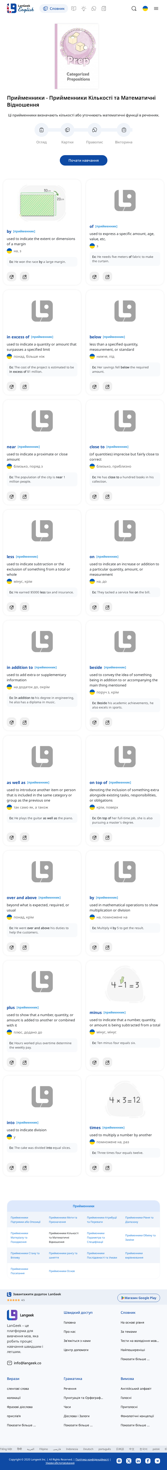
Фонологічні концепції (137, 1416)
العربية (30, 1449)
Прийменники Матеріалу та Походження (19, 1237)
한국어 (143, 1449)
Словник (128, 1312)
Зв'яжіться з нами (77, 1341)
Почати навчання (83, 160)
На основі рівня (132, 1322)
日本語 (120, 1449)
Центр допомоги (76, 1350)
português (105, 1449)
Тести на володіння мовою (140, 1341)
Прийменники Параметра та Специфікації (96, 1237)
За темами (129, 1331)
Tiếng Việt (6, 1449)
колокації (14, 1398)
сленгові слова (18, 1388)
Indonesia (72, 1449)
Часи (67, 1407)
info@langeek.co (27, 1363)
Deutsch (88, 1449)
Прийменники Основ (62, 1271)
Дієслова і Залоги (77, 1416)
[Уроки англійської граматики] (73, 8)
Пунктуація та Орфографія (83, 1398)
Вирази (13, 1378)
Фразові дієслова (20, 1407)
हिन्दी (19, 1449)
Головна (70, 1322)
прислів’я (14, 1416)
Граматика (73, 1378)
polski (156, 1449)
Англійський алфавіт (136, 1388)
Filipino (43, 1449)
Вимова (127, 1378)
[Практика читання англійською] (103, 8)
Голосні (126, 1398)
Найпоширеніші (133, 1350)
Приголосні (129, 1407)
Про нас (70, 1331)
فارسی (57, 1449)
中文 (131, 1449)
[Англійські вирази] (83, 8)
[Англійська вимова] (93, 8)
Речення (70, 1388)
